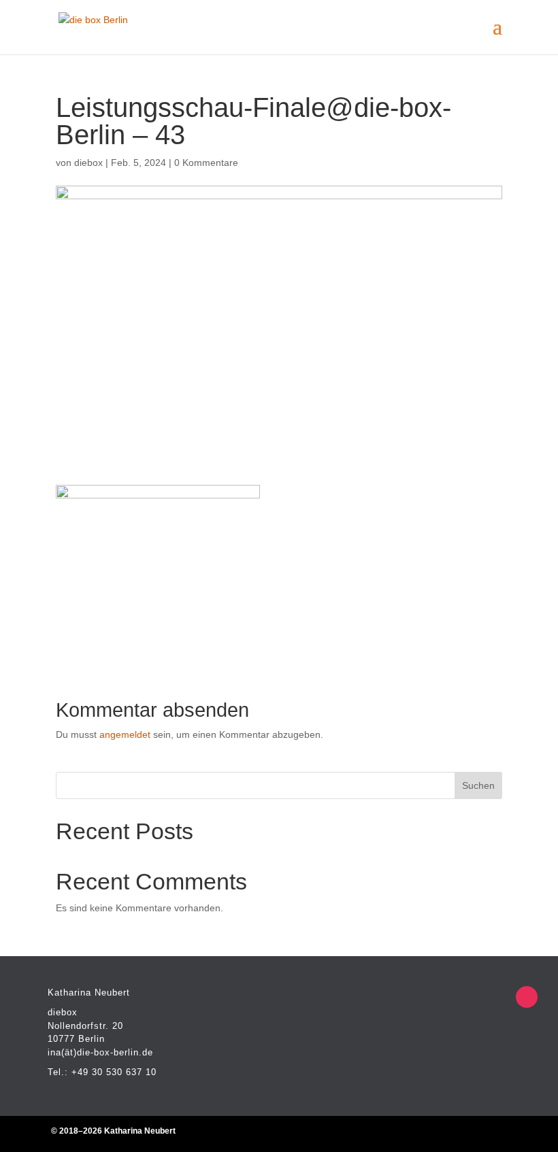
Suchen (478, 785)
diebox (88, 162)
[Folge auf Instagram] (527, 997)
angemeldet (124, 734)
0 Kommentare (206, 162)
